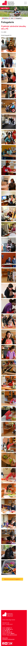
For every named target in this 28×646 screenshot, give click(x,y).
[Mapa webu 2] (25, 3)
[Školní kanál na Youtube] (6, 644)
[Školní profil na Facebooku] (3, 644)
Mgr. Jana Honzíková (12, 634)
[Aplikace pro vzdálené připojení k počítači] (11, 644)
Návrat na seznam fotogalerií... (12, 579)
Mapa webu (5, 638)
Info (12, 18)
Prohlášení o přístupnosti (8, 639)
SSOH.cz (6, 18)
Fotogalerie (18, 18)
